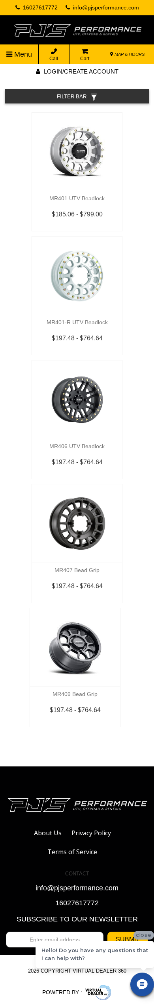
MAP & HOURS (129, 54)
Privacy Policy (91, 833)
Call (53, 58)
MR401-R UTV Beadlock (77, 322)
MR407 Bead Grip (77, 570)
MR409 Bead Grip (75, 694)
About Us (48, 833)
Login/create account (80, 71)
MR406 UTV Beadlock (77, 446)
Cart (84, 58)
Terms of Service (72, 851)
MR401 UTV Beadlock (77, 198)
